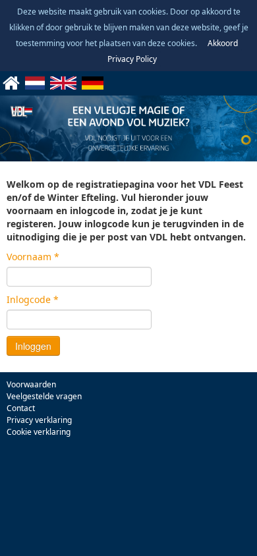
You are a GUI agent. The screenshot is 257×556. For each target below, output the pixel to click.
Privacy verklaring (39, 420)
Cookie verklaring (39, 431)
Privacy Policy (132, 59)
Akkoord (223, 43)
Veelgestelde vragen (44, 396)
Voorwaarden (31, 384)
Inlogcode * (33, 299)
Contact (21, 408)
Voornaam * (33, 256)
